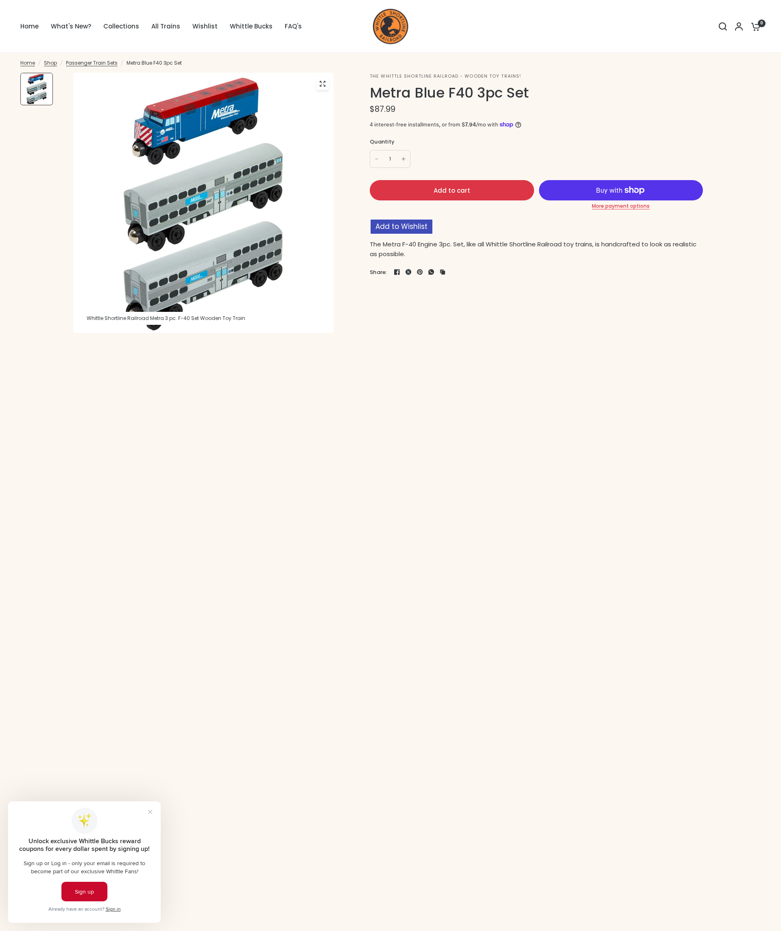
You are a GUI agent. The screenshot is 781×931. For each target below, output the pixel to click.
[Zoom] (322, 84)
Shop (50, 62)
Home (27, 62)
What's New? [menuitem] (71, 26)
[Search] (723, 26)
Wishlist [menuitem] (205, 26)
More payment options (621, 206)
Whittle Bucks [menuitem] (251, 26)
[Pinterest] (420, 272)
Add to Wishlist (401, 226)
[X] (408, 272)
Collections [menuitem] (121, 26)
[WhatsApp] (431, 272)
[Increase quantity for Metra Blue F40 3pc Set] (403, 158)
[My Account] (739, 26)
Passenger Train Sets (92, 62)
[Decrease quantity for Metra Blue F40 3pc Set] (376, 158)
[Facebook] (397, 272)
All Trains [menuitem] (165, 26)
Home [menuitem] (29, 26)
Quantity (382, 142)
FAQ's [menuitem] (293, 26)
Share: (378, 272)
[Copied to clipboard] (442, 272)
